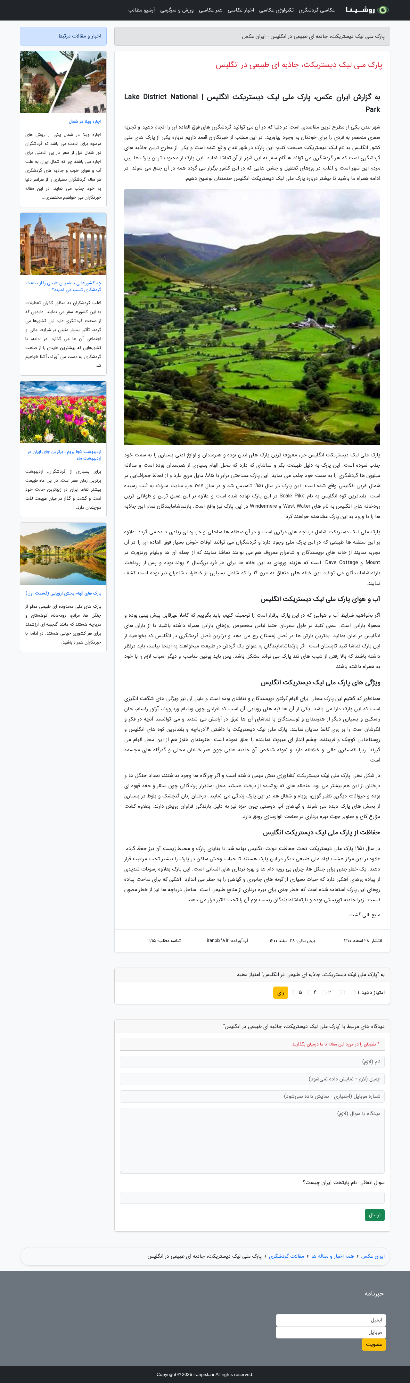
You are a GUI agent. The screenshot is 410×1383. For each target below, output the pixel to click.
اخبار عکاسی (241, 10)
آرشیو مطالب (141, 10)
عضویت (374, 1344)
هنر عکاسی (211, 10)
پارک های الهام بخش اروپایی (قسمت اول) (63, 593)
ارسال (375, 1215)
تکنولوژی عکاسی (276, 10)
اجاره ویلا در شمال (85, 121)
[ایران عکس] (366, 10)
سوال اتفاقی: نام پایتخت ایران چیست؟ (344, 1183)
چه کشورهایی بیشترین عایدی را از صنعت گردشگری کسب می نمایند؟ (63, 286)
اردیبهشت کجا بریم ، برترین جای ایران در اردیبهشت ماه (64, 455)
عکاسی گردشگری (317, 10)
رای (280, 992)
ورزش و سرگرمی (177, 10)
